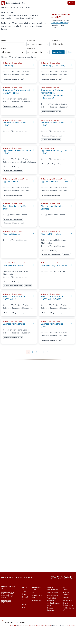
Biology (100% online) (51, 234)
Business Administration (14, 324)
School (3, 48)
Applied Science (10, 181)
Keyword (4, 40)
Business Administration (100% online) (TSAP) (52, 297)
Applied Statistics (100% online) (14, 207)
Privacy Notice (40, 626)
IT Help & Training (52, 592)
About (24, 605)
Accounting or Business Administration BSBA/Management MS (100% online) (52, 94)
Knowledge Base (52, 589)
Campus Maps (67, 600)
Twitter (53, 577)
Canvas (34, 589)
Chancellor (25, 597)
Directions (4, 596)
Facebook (57, 577)
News (24, 591)
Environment (31, 48)
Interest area (56, 40)
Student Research (24, 577)
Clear (70, 52)
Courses (65, 589)
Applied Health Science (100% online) (17, 152)
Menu (71, 3)
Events (24, 594)
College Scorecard (23, 626)
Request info (7, 577)
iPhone (3, 597)
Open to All (32, 626)
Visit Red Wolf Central (59, 23)
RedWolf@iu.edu (6, 603)
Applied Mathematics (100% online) (54, 152)
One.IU (34, 592)
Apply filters (58, 52)
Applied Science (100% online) (55, 181)
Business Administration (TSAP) (52, 325)
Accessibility (13, 626)
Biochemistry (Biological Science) (52, 207)
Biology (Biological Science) (54, 265)
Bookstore (66, 597)
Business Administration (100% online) (14, 297)
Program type (31, 40)
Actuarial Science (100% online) (14, 124)
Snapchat (70, 577)
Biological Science (11, 234)
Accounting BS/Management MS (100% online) (16, 91)
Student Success (52, 595)
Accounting (8, 65)
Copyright (48, 626)
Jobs (23, 608)
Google (11, 596)
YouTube (66, 577)
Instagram (61, 577)
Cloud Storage (36, 600)
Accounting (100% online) (53, 65)
